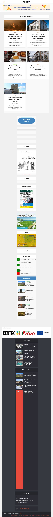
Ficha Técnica (19, 515)
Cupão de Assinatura (36, 515)
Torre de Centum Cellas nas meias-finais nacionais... (29, 292)
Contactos (29, 515)
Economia (15, 64)
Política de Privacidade (44, 515)
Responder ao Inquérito (27, 120)
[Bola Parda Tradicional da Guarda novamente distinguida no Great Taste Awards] (21, 306)
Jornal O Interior (24, 509)
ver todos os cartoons (26, 174)
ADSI (20, 513)
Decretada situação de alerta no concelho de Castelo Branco (15, 36)
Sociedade (27, 281)
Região (15, 32)
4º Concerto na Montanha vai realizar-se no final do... (29, 315)
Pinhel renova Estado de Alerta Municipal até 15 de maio (15, 99)
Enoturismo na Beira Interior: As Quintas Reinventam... (30, 386)
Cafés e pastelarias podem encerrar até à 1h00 (15, 67)
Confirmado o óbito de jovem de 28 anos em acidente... (29, 352)
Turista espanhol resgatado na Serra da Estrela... (29, 299)
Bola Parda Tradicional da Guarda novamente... (29, 307)
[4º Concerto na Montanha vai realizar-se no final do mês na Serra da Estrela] (21, 314)
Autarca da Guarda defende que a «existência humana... (30, 284)
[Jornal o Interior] (26, 1)
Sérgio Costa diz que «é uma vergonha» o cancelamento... (30, 381)
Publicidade (24, 515)
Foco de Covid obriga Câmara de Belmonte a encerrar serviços (38, 36)
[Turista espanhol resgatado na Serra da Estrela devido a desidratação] (21, 298)
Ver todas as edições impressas (26, 209)
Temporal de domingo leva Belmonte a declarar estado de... (38, 67)
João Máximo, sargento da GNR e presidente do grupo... (30, 345)
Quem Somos (13, 515)
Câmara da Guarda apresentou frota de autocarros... (28, 392)
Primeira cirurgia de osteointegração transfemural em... (28, 363)
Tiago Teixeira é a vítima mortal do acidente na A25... (30, 357)
